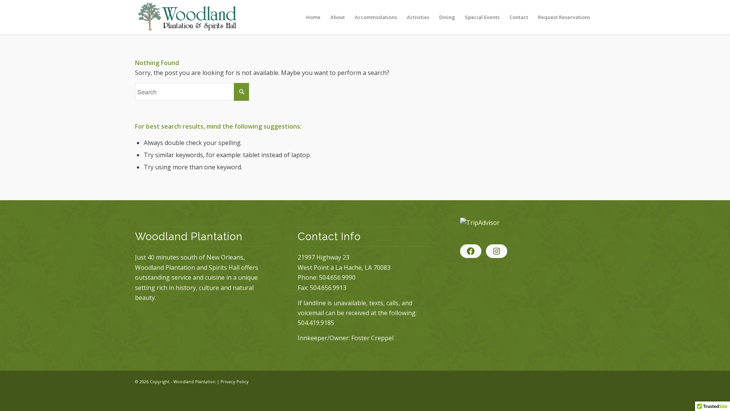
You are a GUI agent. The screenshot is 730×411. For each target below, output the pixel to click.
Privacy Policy (235, 381)
